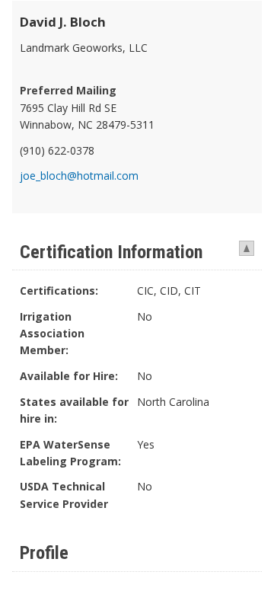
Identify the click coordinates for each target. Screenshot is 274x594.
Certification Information (111, 252)
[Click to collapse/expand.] (245, 247)
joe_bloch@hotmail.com (79, 175)
